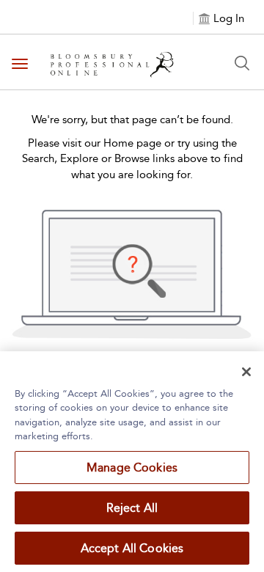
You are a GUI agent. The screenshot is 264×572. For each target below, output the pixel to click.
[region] (132, 461)
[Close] (246, 372)
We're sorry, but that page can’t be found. (132, 119)
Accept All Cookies (132, 548)
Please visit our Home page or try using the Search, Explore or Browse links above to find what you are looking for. (132, 158)
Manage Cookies (132, 467)
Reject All (132, 508)
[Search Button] (242, 63)
